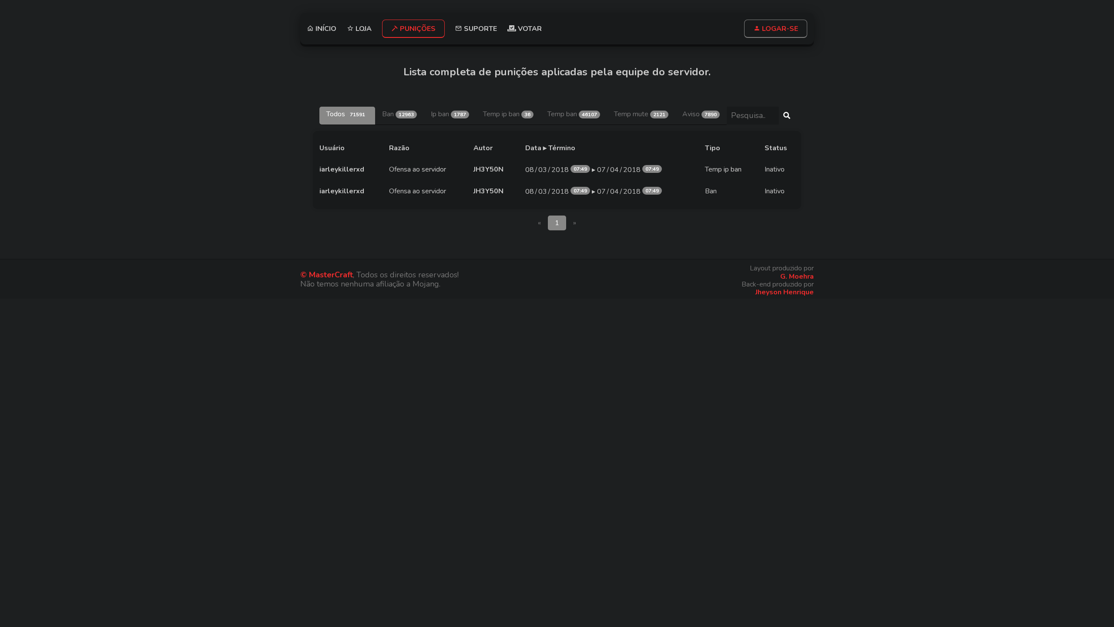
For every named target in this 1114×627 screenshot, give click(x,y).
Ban (398, 114)
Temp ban (572, 114)
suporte (479, 28)
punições (417, 29)
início (325, 28)
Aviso (699, 114)
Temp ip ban (506, 114)
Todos (345, 114)
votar (529, 29)
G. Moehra (797, 276)
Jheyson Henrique (784, 292)
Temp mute (639, 114)
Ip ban (448, 114)
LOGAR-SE (779, 29)
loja (363, 28)
